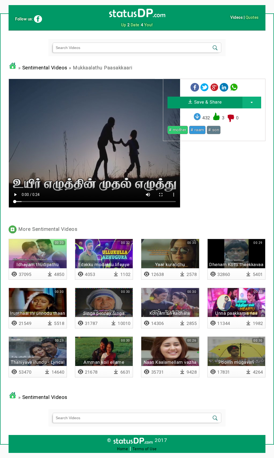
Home (122, 449)
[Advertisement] (214, 182)
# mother (178, 129)
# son (213, 129)
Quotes (252, 17)
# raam (197, 129)
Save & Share (207, 102)
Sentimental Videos (44, 68)
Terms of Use (144, 449)
